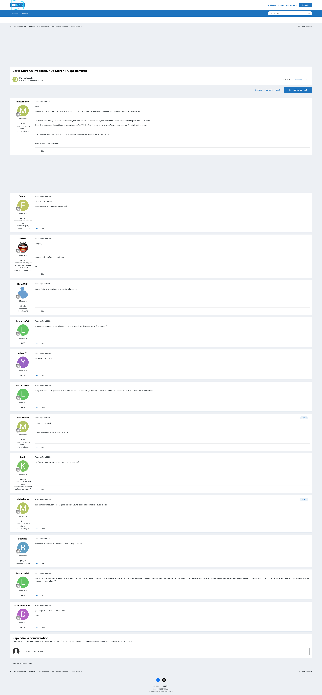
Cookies (166, 686)
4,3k (24, 306)
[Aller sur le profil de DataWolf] (23, 293)
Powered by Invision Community (161, 691)
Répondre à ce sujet (298, 90)
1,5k (24, 260)
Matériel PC (39, 81)
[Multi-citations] (37, 151)
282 (24, 375)
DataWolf (22, 284)
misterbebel (28, 78)
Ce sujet (300, 13)
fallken (22, 196)
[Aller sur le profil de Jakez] (23, 247)
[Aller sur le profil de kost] (23, 466)
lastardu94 (22, 321)
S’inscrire (305, 5)
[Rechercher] (309, 13)
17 (24, 343)
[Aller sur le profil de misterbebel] (15, 79)
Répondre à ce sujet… (35, 651)
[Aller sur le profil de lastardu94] (23, 330)
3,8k (24, 561)
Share (287, 79)
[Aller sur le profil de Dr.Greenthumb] (23, 614)
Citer (43, 151)
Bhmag (15, 13)
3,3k (24, 218)
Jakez (22, 238)
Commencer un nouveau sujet (267, 90)
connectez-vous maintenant (93, 641)
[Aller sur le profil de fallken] (23, 205)
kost (22, 457)
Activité (25, 13)
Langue (156, 686)
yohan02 (23, 353)
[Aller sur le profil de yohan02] (23, 362)
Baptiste (22, 538)
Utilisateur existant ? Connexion (282, 5)
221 (23, 124)
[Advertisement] (56, 49)
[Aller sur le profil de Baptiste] (23, 547)
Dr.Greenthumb (22, 605)
